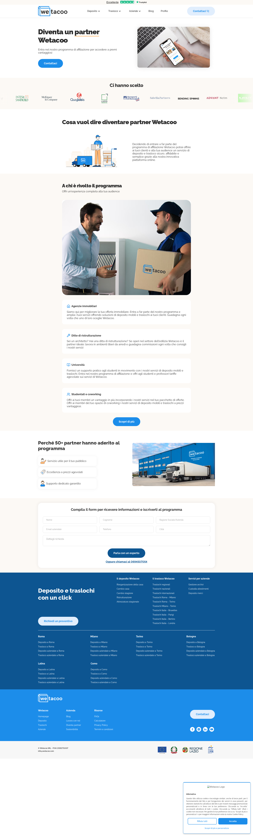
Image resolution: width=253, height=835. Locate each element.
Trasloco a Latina (46, 674)
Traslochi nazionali (161, 589)
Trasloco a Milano (98, 646)
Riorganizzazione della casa (130, 584)
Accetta (233, 821)
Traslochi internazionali (163, 593)
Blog (151, 11)
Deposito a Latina (46, 669)
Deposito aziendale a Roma (51, 651)
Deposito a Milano (98, 642)
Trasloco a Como (99, 674)
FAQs (96, 716)
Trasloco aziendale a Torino (149, 655)
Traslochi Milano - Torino (164, 606)
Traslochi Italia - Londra (164, 623)
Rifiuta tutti (202, 821)
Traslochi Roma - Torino (164, 602)
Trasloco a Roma (46, 646)
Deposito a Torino (144, 642)
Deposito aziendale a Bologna (200, 651)
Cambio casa (123, 589)
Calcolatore (99, 721)
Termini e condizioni (103, 729)
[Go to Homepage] (52, 11)
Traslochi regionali (161, 584)
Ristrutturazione (124, 597)
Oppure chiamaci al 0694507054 (126, 561)
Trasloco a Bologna (195, 646)
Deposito (42, 721)
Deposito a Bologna (195, 642)
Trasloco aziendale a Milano (103, 655)
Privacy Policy (101, 725)
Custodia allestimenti (198, 589)
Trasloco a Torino (144, 646)
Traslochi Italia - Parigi (163, 615)
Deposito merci (195, 593)
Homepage (43, 716)
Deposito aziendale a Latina (51, 678)
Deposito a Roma (46, 642)
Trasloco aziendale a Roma (51, 655)
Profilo (164, 11)
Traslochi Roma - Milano (164, 597)
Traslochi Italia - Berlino (164, 619)
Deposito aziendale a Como (104, 678)
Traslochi (42, 725)
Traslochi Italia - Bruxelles (165, 610)
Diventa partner (73, 725)
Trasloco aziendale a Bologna (200, 655)
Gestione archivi (196, 584)
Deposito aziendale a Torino (149, 651)
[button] (93, 11)
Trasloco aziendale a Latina (51, 682)
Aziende (42, 729)
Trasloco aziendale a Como (104, 682)
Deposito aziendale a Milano (103, 651)
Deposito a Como (99, 669)
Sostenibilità (72, 729)
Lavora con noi (73, 721)
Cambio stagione (125, 593)
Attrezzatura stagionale (128, 602)
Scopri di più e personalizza (217, 828)
